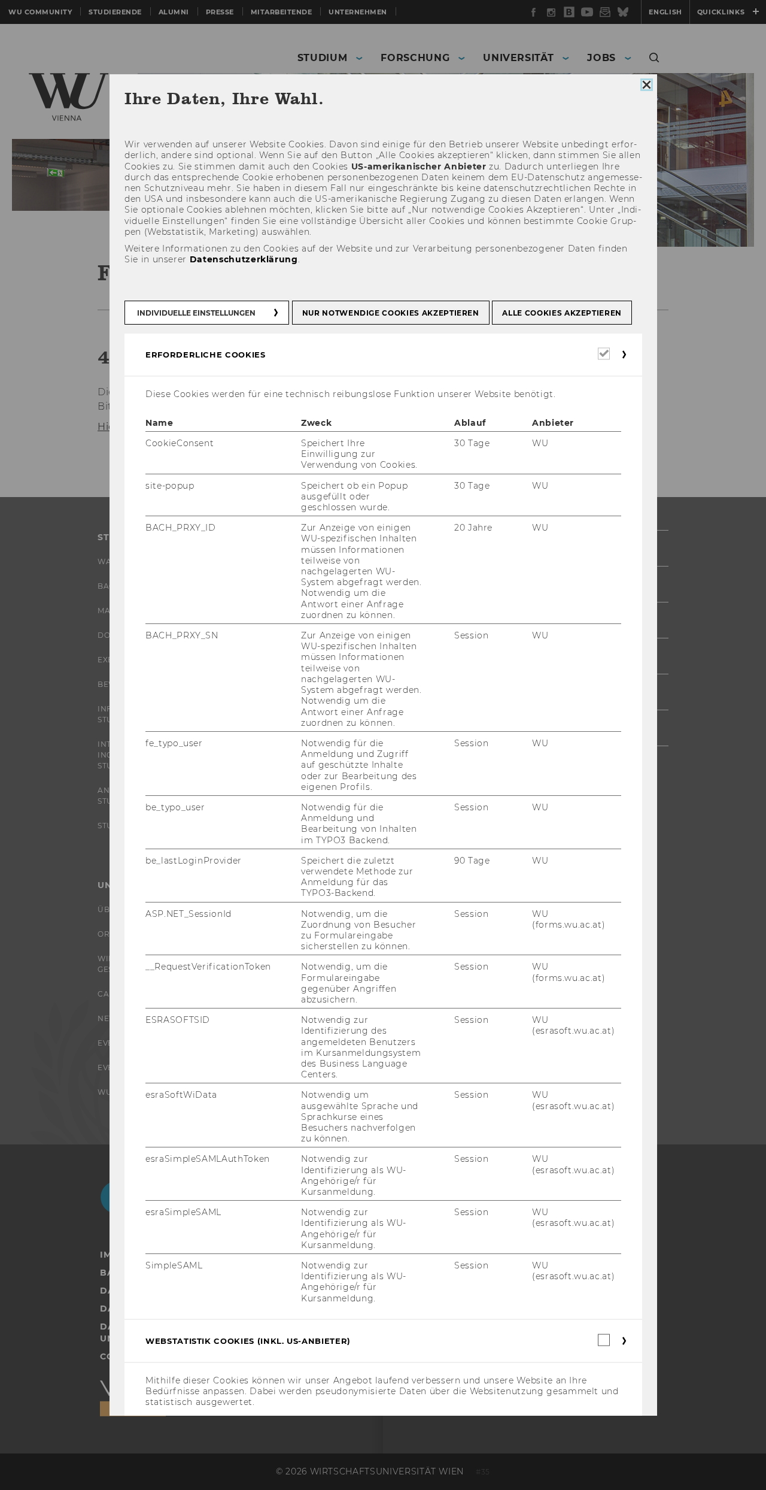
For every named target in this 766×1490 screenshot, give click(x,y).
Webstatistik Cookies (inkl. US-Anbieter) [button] (248, 1341)
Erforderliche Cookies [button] (205, 354)
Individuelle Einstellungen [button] (196, 312)
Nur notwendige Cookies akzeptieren (390, 312)
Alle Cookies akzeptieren (562, 312)
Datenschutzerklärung (243, 260)
